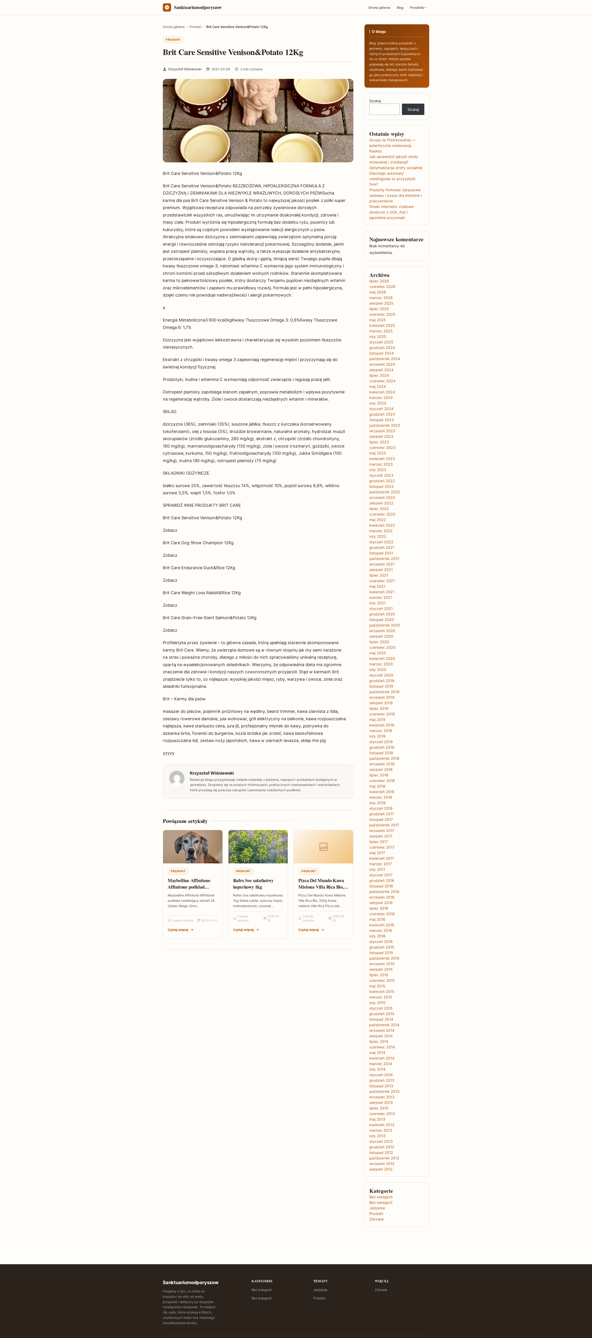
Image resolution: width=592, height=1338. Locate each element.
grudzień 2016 (381, 880)
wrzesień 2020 (382, 630)
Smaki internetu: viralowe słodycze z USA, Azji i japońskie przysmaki (391, 212)
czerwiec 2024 (382, 381)
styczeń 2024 (381, 408)
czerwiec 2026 (382, 286)
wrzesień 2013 (382, 1097)
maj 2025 (377, 320)
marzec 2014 (380, 1063)
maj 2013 (377, 1119)
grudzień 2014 (381, 1013)
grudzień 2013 (381, 1080)
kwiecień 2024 (382, 392)
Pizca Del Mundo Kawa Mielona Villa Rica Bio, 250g (321, 886)
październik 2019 (384, 691)
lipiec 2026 (379, 281)
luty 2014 (377, 1069)
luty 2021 (377, 603)
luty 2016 (377, 936)
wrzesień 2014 (382, 1030)
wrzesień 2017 (381, 830)
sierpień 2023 (381, 436)
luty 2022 (377, 536)
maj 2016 (377, 919)
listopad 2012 (381, 1152)
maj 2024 (377, 386)
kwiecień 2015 (381, 991)
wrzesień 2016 (382, 897)
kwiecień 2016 (381, 925)
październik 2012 (384, 1158)
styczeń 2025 (381, 342)
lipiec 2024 (379, 375)
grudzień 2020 (382, 614)
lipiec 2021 (378, 575)
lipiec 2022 (379, 508)
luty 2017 (377, 869)
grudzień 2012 (381, 1147)
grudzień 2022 (382, 481)
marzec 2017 (380, 864)
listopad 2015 (381, 952)
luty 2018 (377, 802)
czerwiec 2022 (382, 514)
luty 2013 (377, 1136)
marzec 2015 (380, 997)
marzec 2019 (380, 730)
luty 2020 (377, 669)
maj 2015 (377, 986)
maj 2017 (377, 852)
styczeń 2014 (381, 1074)
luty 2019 (377, 736)
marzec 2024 (381, 397)
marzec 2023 (381, 464)
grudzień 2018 (381, 747)
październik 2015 (384, 958)
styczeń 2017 (380, 875)
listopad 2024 (381, 353)
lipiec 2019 (378, 708)
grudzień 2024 (382, 347)
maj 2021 (377, 586)
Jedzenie (377, 1208)
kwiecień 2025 (382, 325)
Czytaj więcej (178, 929)
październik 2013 (384, 1091)
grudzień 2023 (382, 414)
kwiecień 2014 (381, 1058)
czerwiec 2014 (382, 1047)
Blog (400, 7)
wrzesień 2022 (382, 497)
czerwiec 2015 (382, 980)
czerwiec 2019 (382, 714)
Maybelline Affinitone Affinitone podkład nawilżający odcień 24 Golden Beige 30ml (189, 890)
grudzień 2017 (381, 814)
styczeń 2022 (381, 542)
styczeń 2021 (381, 608)
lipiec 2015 (378, 975)
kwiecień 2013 (381, 1124)
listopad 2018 (381, 753)
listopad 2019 (381, 686)
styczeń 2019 (381, 741)
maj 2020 (377, 653)
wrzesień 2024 (382, 364)
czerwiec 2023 (382, 447)
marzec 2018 (380, 797)
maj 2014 (377, 1052)
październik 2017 (384, 825)
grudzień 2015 (381, 947)
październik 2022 (384, 492)
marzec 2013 (380, 1130)
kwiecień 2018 (381, 791)
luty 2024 (377, 403)
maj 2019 (377, 719)
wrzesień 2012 (382, 1163)
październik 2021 (384, 558)
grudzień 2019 (381, 680)
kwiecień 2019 (381, 725)
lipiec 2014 (378, 1041)
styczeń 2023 (381, 475)
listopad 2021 (381, 553)
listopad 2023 (381, 419)
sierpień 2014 (381, 1036)
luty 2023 (377, 469)
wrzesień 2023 (382, 431)
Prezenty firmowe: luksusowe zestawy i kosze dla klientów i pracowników (395, 195)
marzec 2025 (381, 331)
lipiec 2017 (378, 841)
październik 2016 (384, 891)
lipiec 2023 (379, 442)
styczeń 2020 (381, 675)
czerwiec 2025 (382, 314)
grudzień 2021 (381, 547)
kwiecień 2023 (382, 458)
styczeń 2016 (381, 941)
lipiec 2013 (378, 1108)
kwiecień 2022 (382, 525)
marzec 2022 (381, 530)
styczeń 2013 (381, 1141)
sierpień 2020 (381, 636)
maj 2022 (377, 519)
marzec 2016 (380, 930)
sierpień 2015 (381, 969)
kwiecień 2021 (381, 592)
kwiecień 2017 (381, 858)
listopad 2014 (381, 1019)
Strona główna (379, 7)
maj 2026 (377, 292)
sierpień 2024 (381, 370)
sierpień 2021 (381, 569)
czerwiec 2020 (382, 647)
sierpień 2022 (381, 503)
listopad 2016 (381, 886)
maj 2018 (377, 786)
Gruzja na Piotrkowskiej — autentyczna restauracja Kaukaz (392, 145)
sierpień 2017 (380, 836)
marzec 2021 (380, 597)
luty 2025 (377, 336)
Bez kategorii (380, 1197)
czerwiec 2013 (382, 1113)
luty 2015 (377, 1002)
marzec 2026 (381, 297)
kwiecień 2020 (382, 658)
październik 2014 (384, 1025)
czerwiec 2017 (382, 847)
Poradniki (417, 7)
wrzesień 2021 (382, 564)
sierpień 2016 (381, 902)
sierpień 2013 (381, 1102)
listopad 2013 (381, 1086)
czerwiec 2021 (382, 580)
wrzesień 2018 (382, 764)
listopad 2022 (381, 486)
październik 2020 (384, 625)
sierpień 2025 (381, 303)
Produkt (173, 40)
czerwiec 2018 (382, 780)
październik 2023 (384, 425)
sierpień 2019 (381, 703)
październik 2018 (384, 758)
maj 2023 (377, 453)
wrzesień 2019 (382, 697)
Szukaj (375, 101)
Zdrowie (376, 1219)
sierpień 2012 (381, 1169)
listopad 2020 (381, 619)
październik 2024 (384, 358)
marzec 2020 (381, 664)
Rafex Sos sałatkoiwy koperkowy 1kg (253, 883)
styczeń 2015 (381, 1008)
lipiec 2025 (379, 308)
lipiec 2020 (379, 642)
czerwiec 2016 (382, 914)
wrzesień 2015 (382, 963)
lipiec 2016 (378, 908)
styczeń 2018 (381, 808)
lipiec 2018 (378, 775)
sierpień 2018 (381, 769)
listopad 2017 (381, 819)
